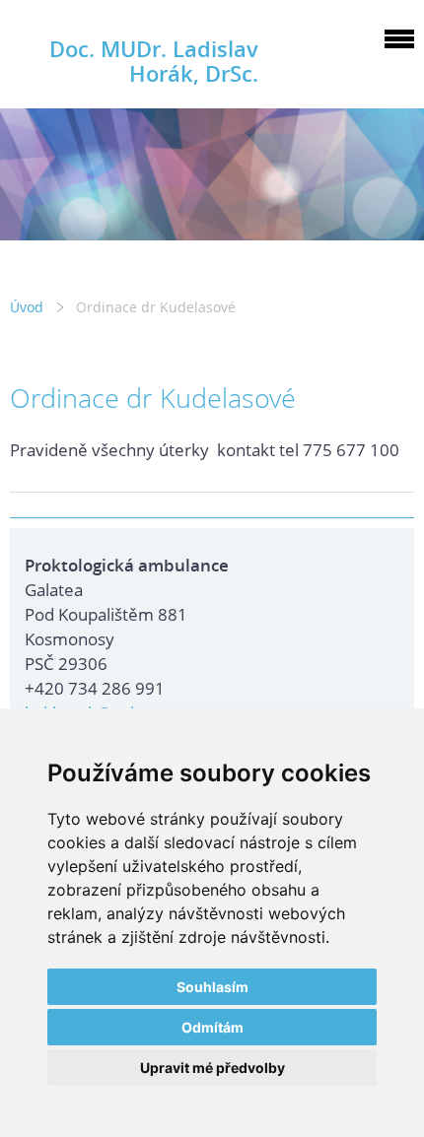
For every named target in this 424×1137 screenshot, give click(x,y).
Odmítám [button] (212, 1027)
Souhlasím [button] (212, 986)
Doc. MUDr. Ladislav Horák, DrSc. (153, 61)
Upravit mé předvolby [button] (212, 1067)
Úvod (26, 307)
